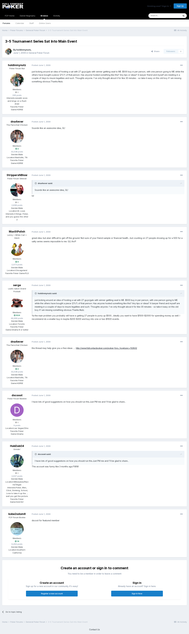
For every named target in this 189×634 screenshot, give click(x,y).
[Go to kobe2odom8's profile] (17, 528)
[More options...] (181, 65)
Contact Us (94, 629)
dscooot (17, 395)
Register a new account (52, 593)
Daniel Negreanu (27, 15)
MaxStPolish (17, 231)
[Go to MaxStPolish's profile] (17, 249)
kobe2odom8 (17, 513)
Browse (44, 15)
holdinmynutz (23, 49)
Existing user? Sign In (158, 6)
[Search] (183, 15)
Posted (41, 65)
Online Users (45, 23)
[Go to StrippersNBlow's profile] (17, 190)
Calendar (20, 23)
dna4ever (17, 121)
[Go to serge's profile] (17, 303)
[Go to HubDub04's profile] (17, 460)
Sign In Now (137, 593)
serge (17, 285)
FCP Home (9, 15)
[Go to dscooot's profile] (17, 410)
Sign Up (180, 6)
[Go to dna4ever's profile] (17, 136)
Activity (56, 15)
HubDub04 (17, 445)
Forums (6, 23)
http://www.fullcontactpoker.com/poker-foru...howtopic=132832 (106, 348)
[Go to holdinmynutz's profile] (8, 51)
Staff (31, 23)
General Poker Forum (39, 53)
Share (156, 51)
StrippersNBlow (17, 175)
